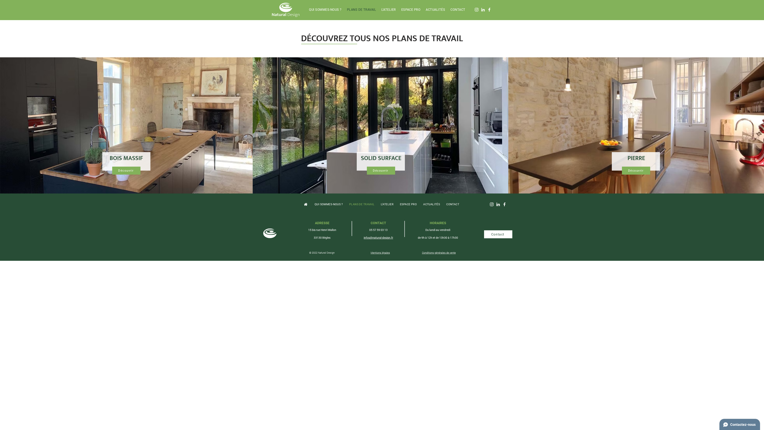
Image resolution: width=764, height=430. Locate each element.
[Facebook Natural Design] (504, 204)
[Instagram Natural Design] (491, 204)
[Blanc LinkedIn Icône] (482, 9)
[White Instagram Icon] (476, 9)
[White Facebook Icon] (489, 9)
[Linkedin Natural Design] (498, 204)
